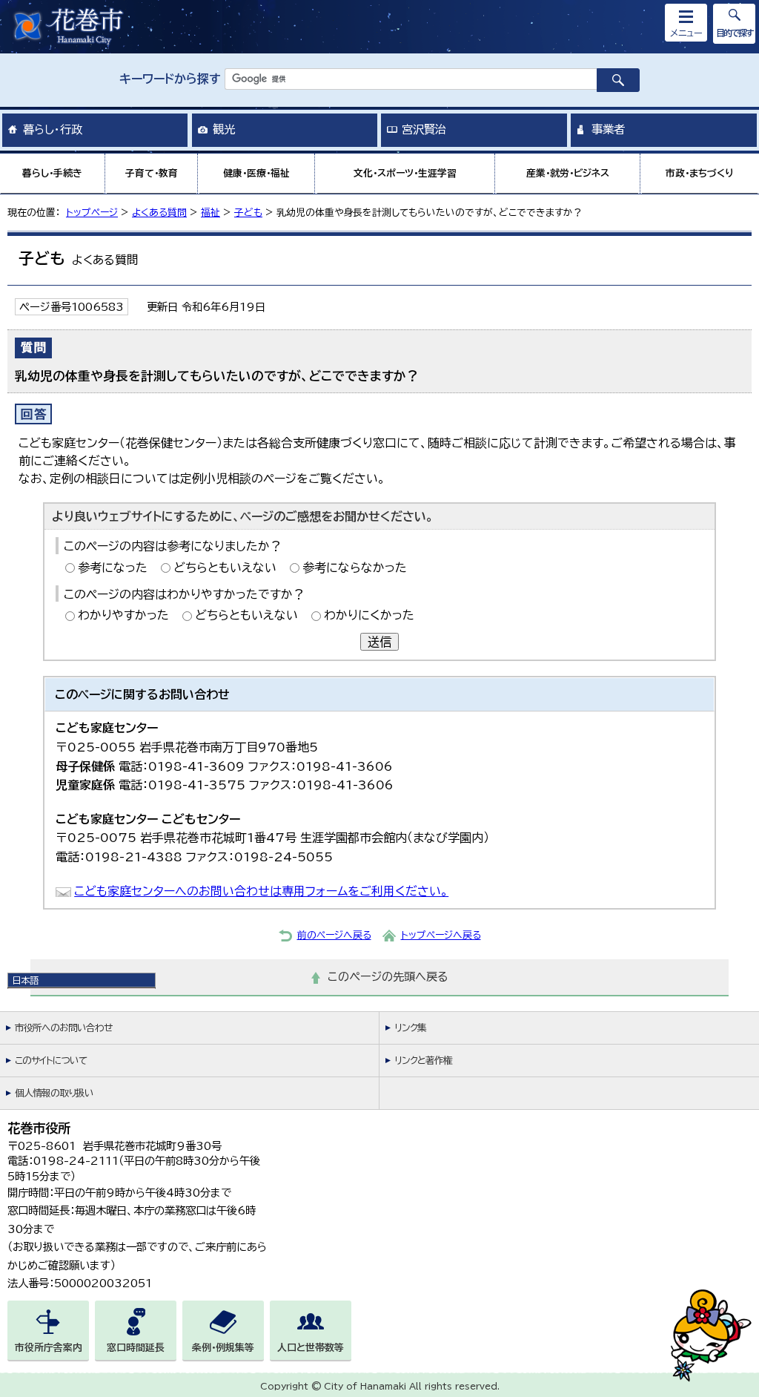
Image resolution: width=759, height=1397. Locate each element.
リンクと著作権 (423, 1060)
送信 (379, 642)
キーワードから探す (170, 79)
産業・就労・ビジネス (567, 173)
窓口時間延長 (136, 1347)
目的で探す (734, 32)
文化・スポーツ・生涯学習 (405, 173)
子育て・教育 (151, 173)
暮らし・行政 (52, 129)
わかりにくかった (369, 615)
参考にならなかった (354, 567)
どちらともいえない (224, 567)
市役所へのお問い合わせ (63, 1028)
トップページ (92, 212)
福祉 (210, 212)
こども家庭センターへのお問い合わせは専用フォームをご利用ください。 (261, 891)
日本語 (25, 980)
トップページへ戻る (441, 935)
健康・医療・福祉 (256, 173)
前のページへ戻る (334, 935)
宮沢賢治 (424, 129)
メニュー (686, 32)
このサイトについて (51, 1060)
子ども (248, 212)
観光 (224, 129)
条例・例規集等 (223, 1347)
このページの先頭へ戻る (388, 976)
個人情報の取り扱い (54, 1093)
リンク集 (410, 1028)
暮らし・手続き (52, 173)
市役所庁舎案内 (48, 1347)
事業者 (608, 129)
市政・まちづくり (700, 173)
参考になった (113, 567)
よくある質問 (159, 212)
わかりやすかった (123, 615)
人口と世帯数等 (310, 1347)
